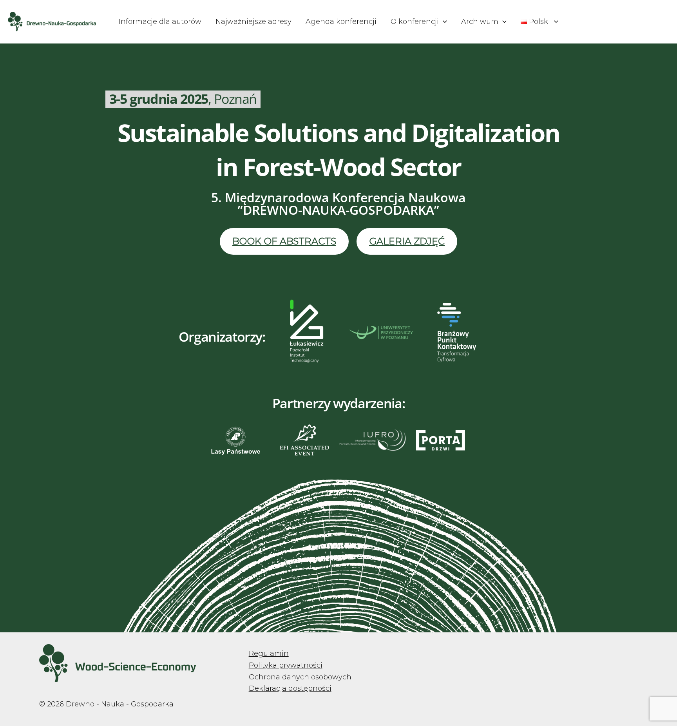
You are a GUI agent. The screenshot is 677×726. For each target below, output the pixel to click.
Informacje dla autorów (160, 21)
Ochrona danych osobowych (300, 677)
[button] (443, 21)
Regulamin (269, 653)
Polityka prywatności (285, 665)
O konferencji (415, 21)
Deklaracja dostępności (290, 688)
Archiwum (479, 21)
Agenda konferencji (341, 21)
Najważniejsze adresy (253, 21)
